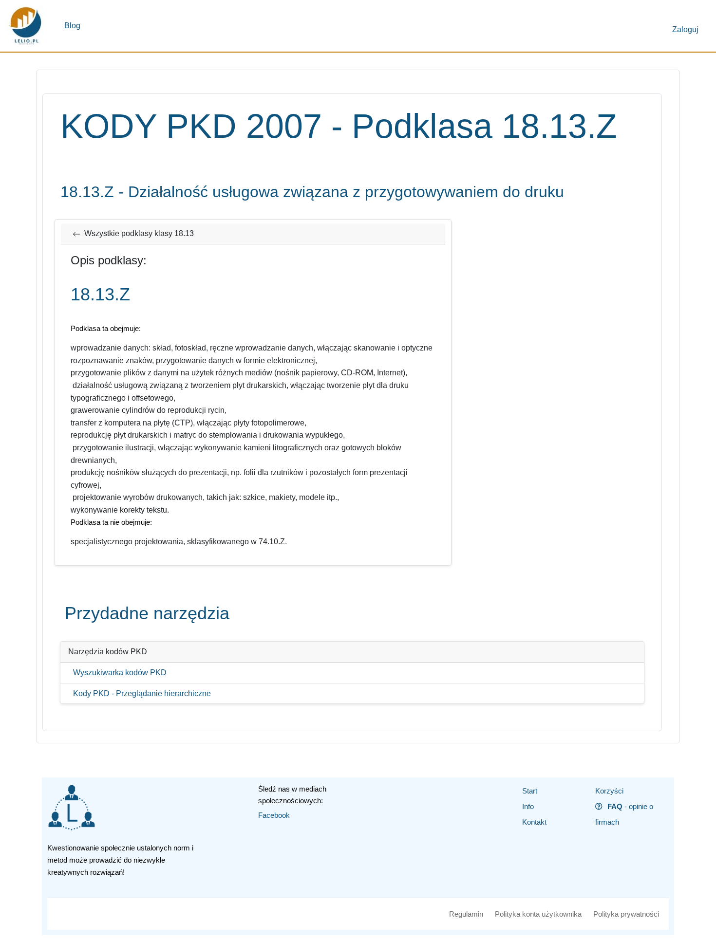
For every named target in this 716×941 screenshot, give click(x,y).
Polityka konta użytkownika (538, 914)
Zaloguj (685, 29)
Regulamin (466, 914)
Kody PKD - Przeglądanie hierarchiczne (142, 693)
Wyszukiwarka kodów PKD (120, 672)
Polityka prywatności (626, 914)
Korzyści (609, 791)
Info (528, 806)
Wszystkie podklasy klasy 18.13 (139, 233)
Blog (72, 25)
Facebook (274, 815)
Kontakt (534, 822)
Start (529, 791)
